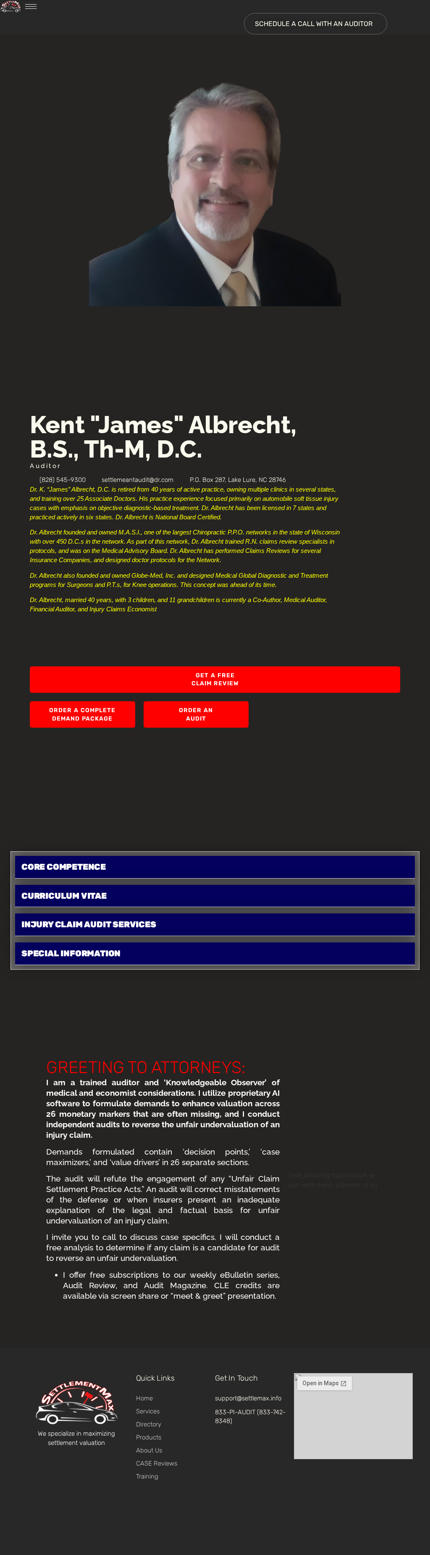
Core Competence (63, 867)
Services (148, 1411)
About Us (149, 1450)
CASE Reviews (156, 1463)
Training (147, 1476)
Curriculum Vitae (64, 896)
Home (144, 1398)
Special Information (71, 953)
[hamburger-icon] (30, 6)
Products (148, 1437)
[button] (215, 867)
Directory (148, 1424)
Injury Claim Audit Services (88, 924)
